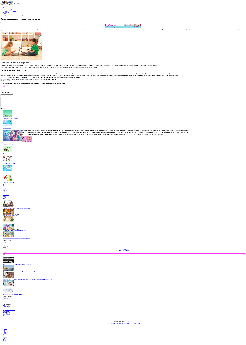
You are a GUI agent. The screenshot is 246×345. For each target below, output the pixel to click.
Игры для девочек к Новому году (10, 215)
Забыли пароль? (124, 249)
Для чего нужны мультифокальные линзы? (12, 294)
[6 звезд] (23, 79)
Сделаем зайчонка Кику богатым (10, 118)
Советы (4, 334)
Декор (4, 187)
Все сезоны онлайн (7, 302)
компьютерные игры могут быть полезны (127, 323)
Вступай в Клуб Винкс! (124, 250)
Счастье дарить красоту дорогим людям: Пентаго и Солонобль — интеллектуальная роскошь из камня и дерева (27, 279)
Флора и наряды (6, 312)
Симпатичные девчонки (8, 182)
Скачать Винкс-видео (7, 9)
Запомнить (10, 246)
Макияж (5, 190)
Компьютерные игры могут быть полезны (12, 223)
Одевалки (5, 192)
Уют (4, 339)
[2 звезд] (7, 79)
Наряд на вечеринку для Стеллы (10, 144)
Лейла (4, 188)
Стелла (4, 196)
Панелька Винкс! (7, 10)
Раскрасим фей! (6, 314)
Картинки (5, 299)
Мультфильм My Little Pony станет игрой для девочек (14, 230)
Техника (5, 337)
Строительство (6, 335)
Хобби (4, 340)
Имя (4, 243)
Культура (5, 330)
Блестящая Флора (7, 307)
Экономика (5, 341)
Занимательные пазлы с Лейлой (10, 153)
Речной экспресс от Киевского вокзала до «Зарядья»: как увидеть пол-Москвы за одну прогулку (24, 271)
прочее (138, 323)
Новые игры (6, 298)
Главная (5, 6)
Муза (4, 191)
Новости (5, 13)
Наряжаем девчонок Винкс (9, 163)
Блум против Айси (7, 128)
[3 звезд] (11, 79)
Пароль (5, 245)
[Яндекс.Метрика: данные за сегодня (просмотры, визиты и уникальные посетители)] (127, 321)
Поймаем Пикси (6, 306)
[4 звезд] (15, 79)
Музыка (5, 301)
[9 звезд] (35, 79)
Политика (5, 333)
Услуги (4, 338)
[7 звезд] (27, 79)
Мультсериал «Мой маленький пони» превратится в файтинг (16, 238)
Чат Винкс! (5, 297)
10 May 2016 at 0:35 (7, 87)
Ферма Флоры (6, 305)
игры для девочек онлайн (112, 323)
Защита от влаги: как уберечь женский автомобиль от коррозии (17, 264)
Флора (4, 198)
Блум (4, 185)
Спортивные (6, 195)
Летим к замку (6, 311)
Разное (2, 326)
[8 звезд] (31, 79)
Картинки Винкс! (7, 12)
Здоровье (5, 329)
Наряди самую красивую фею (9, 172)
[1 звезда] (3, 79)
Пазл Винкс (5, 313)
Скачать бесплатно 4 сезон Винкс (10, 11)
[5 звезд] (19, 79)
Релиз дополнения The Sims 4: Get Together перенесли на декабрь (17, 208)
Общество (5, 331)
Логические (5, 189)
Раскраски (5, 193)
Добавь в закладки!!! (7, 7)
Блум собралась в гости (8, 315)
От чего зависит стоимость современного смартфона (14, 286)
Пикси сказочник (7, 308)
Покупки (5, 332)
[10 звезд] (39, 79)
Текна (4, 197)
